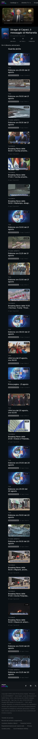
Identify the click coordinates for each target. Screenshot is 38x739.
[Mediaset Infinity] (4, 2)
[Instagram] (31, 686)
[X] (35, 686)
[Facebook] (26, 686)
